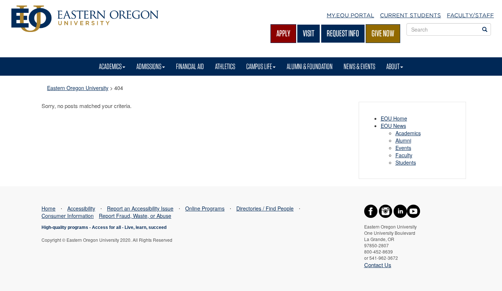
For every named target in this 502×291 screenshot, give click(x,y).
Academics (110, 66)
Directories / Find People (265, 208)
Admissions (148, 66)
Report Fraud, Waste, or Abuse (135, 215)
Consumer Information (68, 215)
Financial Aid (190, 66)
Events (403, 147)
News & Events (359, 66)
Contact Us (377, 265)
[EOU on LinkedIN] (400, 210)
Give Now (383, 33)
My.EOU (350, 15)
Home (48, 208)
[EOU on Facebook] (370, 210)
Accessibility (81, 208)
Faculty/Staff (470, 15)
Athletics (225, 66)
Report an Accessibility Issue (140, 208)
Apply (283, 33)
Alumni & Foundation (310, 66)
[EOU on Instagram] (385, 210)
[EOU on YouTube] (413, 210)
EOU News (393, 125)
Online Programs (205, 208)
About (392, 66)
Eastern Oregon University (77, 87)
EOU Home (394, 118)
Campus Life (259, 66)
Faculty (403, 155)
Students (405, 162)
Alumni (403, 140)
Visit (308, 33)
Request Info (343, 33)
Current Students (410, 15)
